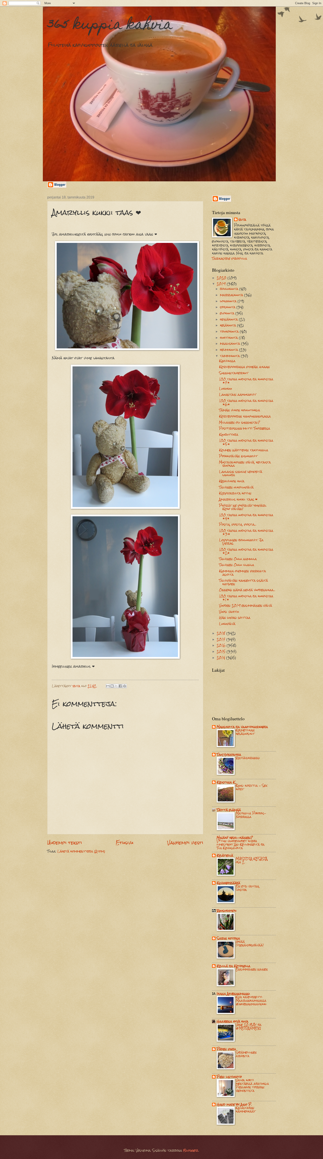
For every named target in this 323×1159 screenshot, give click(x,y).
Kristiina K (226, 782)
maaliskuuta (230, 343)
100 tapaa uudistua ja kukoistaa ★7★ (246, 381)
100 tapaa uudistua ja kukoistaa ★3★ (246, 532)
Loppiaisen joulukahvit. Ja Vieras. (241, 542)
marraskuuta (232, 295)
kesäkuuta (228, 325)
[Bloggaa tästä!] (112, 686)
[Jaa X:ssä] (116, 686)
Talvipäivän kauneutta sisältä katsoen (243, 582)
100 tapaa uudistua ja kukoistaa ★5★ (246, 442)
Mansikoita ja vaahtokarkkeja (242, 727)
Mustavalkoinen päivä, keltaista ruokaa (245, 464)
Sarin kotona (228, 938)
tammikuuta (230, 356)
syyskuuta (228, 307)
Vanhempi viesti (185, 842)
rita (242, 220)
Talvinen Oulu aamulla (238, 559)
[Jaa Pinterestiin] (124, 686)
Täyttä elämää (229, 810)
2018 (221, 633)
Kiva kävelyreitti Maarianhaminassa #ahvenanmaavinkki (251, 1000)
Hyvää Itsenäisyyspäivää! (249, 943)
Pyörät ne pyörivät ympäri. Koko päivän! (243, 507)
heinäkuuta (229, 319)
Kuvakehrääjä (228, 883)
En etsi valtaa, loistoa (248, 888)
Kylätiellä (225, 855)
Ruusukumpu (226, 910)
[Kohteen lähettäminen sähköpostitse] (108, 686)
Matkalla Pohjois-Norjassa (251, 815)
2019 (222, 283)
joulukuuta (229, 289)
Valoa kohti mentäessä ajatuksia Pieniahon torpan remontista (252, 1085)
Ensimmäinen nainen (252, 969)
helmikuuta (229, 349)
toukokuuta (230, 331)
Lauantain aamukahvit (237, 394)
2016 (222, 645)
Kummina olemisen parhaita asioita (242, 573)
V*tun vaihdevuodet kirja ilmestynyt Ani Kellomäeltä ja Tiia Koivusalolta (241, 844)
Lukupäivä (227, 623)
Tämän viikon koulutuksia (239, 410)
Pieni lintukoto (229, 1076)
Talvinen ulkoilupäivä (236, 487)
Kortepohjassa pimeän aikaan (244, 367)
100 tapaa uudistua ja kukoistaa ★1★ (246, 598)
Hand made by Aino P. (234, 1104)
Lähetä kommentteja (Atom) (81, 851)
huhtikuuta (229, 337)
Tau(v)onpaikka (229, 754)
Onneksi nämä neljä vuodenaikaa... (247, 590)
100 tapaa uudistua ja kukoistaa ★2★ (246, 551)
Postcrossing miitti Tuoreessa (244, 428)
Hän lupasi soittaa (234, 617)
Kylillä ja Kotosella (233, 966)
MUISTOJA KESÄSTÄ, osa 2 (252, 860)
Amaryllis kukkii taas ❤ (238, 499)
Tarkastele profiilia (229, 258)
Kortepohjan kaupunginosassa (245, 416)
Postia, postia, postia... (237, 524)
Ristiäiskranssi (248, 758)
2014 (221, 657)
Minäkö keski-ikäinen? (235, 837)
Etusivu (124, 842)
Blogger (190, 1150)
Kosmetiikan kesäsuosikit (245, 732)
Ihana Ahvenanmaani (233, 993)
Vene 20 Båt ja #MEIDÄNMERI (248, 1026)
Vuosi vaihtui (229, 611)
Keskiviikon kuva (231, 481)
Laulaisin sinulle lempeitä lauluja (240, 473)
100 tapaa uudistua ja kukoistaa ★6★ (246, 402)
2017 (221, 639)
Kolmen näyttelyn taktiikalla (243, 450)
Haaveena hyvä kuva (232, 1021)
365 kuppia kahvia (110, 25)
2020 (222, 278)
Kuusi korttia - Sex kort (251, 787)
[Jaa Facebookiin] (120, 686)
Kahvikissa (227, 361)
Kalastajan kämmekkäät (246, 1109)
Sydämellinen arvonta (246, 1054)
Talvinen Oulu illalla (236, 565)
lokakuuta (229, 301)
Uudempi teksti (64, 842)
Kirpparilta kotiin (235, 493)
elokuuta (227, 313)
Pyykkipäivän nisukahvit (238, 456)
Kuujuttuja (228, 434)
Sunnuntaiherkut (233, 373)
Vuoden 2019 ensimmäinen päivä (245, 605)
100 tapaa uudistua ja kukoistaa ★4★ (246, 517)
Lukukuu (225, 388)
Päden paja (226, 1049)
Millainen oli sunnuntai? (239, 422)
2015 (222, 651)
